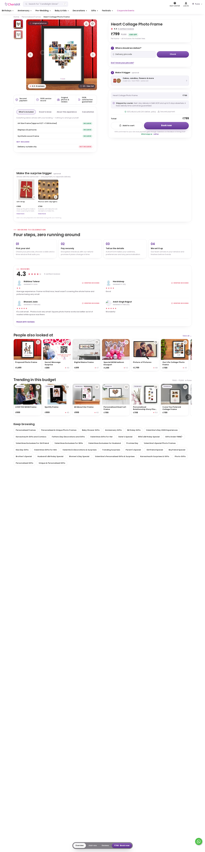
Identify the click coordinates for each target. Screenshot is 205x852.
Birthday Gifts (133, 430)
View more (20, 214)
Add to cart (128, 125)
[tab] (18, 24)
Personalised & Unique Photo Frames (58, 430)
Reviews (105, 845)
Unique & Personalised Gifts (52, 463)
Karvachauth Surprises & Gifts (154, 456)
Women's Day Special (79, 456)
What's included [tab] (26, 112)
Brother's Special (24, 456)
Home (16, 17)
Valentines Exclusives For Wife (69, 443)
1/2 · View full (88, 86)
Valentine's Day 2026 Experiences (162, 430)
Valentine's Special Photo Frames (160, 443)
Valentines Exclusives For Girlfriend (32, 443)
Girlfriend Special (155, 450)
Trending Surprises (111, 450)
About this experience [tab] (67, 112)
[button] (8, 10)
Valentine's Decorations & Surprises (80, 450)
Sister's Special (125, 437)
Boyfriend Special (177, 450)
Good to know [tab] (45, 112)
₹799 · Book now (121, 845)
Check (173, 54)
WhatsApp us (146, 134)
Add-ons (93, 845)
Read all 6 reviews (25, 321)
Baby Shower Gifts (90, 430)
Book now (166, 125)
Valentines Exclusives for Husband (104, 443)
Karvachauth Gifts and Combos (31, 437)
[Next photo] (93, 54)
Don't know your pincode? (122, 63)
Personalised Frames (31, 17)
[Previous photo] (30, 54)
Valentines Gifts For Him (45, 450)
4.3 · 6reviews (37, 86)
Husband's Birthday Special (50, 456)
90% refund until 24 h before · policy (141, 112)
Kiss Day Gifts (22, 450)
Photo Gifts (180, 456)
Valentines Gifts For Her (101, 437)
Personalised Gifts (24, 463)
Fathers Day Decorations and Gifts (68, 437)
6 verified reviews (126, 28)
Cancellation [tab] (88, 112)
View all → (187, 336)
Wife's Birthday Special (149, 437)
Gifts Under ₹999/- (174, 437)
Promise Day (132, 443)
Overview (79, 845)
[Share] (86, 23)
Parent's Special (133, 450)
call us (156, 134)
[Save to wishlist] (92, 23)
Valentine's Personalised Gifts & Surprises (115, 456)
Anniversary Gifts (113, 430)
